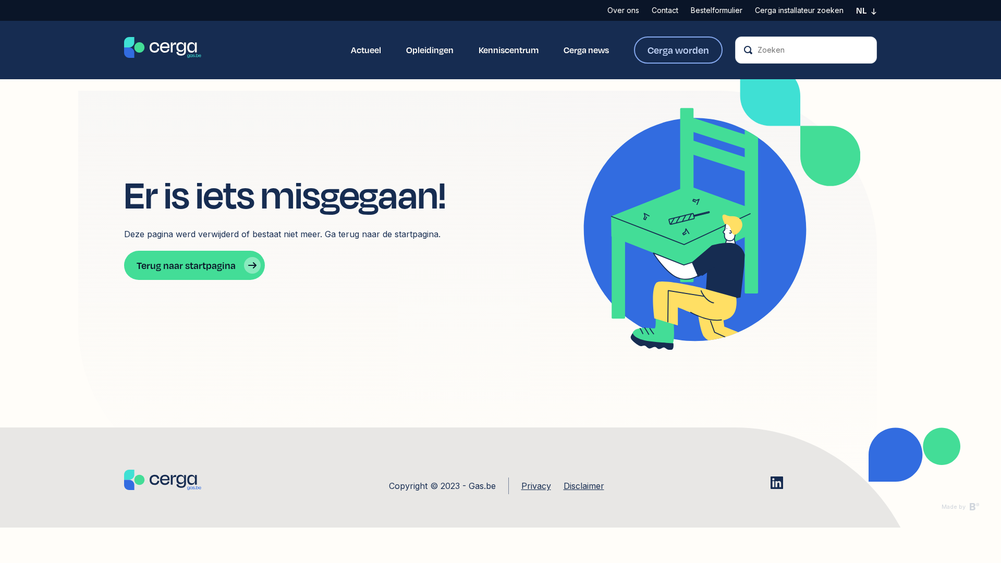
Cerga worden (678, 50)
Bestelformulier (716, 10)
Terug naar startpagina (186, 265)
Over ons (623, 10)
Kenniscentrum (509, 49)
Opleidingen (430, 49)
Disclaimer (584, 486)
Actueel (366, 49)
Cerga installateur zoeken (799, 10)
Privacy (536, 486)
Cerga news (586, 49)
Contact (665, 10)
